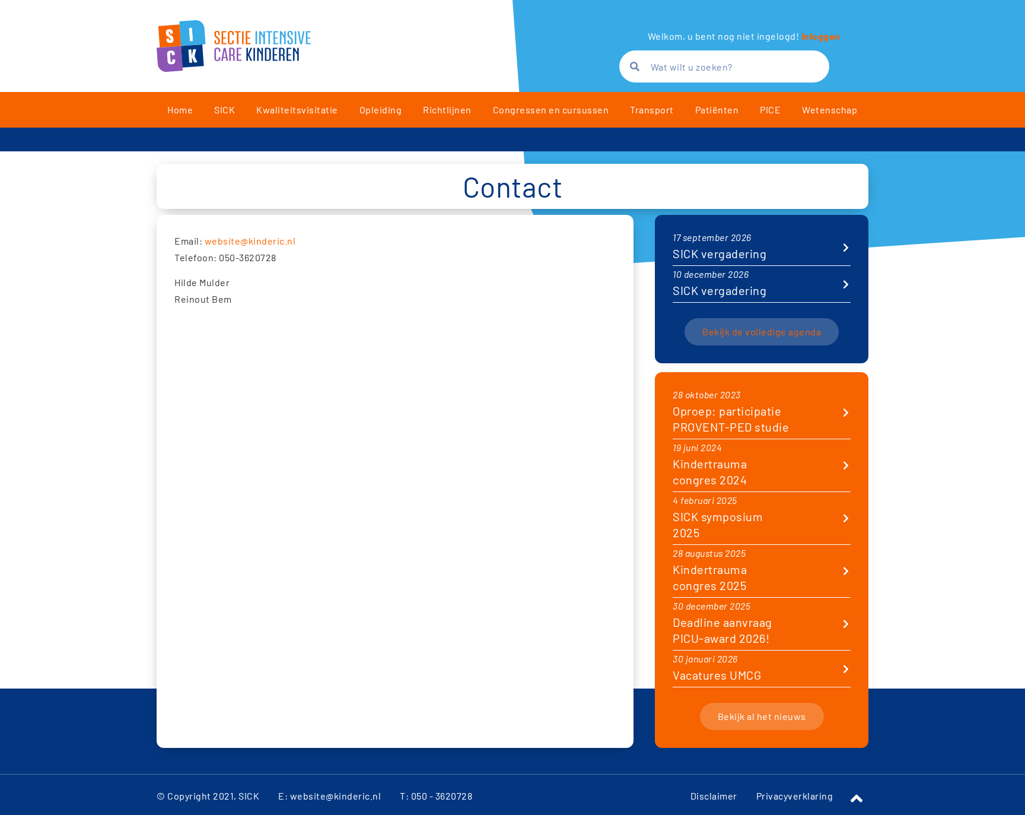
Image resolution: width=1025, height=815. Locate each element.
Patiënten (717, 109)
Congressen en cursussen (551, 109)
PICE (770, 109)
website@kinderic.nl (250, 240)
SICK (224, 109)
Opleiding (380, 109)
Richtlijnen (447, 109)
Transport (652, 109)
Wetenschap (829, 109)
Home (180, 109)
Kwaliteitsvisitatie (297, 109)
